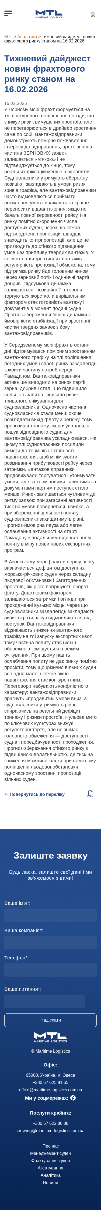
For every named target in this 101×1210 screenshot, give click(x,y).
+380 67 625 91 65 (94, 15)
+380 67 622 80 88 (50, 1123)
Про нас (51, 1146)
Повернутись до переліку (37, 794)
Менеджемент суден (50, 1153)
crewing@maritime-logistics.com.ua (51, 1130)
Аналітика (27, 36)
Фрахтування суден (50, 1160)
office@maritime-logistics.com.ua (50, 1090)
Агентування (50, 1168)
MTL (8, 36)
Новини (50, 1182)
